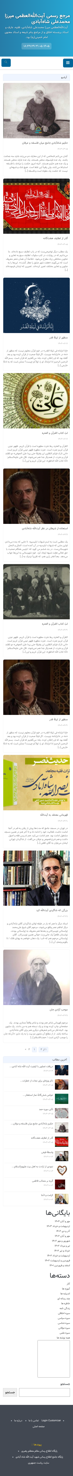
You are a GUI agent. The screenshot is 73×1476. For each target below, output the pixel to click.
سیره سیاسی (64, 1318)
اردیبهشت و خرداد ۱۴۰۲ (58, 1256)
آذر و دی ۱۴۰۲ (63, 1231)
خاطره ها (65, 1303)
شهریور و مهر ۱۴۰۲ (61, 1241)
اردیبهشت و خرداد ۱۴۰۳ (58, 1226)
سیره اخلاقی (64, 1313)
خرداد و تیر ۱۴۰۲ (62, 1251)
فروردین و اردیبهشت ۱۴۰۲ (57, 1260)
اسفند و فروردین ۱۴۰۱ (59, 1265)
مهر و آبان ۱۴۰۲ (62, 1236)
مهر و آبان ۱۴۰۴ (62, 1221)
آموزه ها (66, 1289)
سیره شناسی (64, 1323)
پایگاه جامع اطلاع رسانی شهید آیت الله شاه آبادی (39, 1457)
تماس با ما (34, 1420)
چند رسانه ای (63, 1298)
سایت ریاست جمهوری (38, 1463)
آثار (68, 1284)
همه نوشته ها (63, 1338)
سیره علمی (65, 1333)
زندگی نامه (65, 1308)
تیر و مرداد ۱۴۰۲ (62, 1246)
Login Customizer (51, 1420)
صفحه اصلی (39, 1426)
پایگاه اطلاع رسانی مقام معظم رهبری (39, 1451)
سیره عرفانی (64, 1328)
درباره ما (18, 1420)
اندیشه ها (65, 1294)
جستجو (65, 1384)
